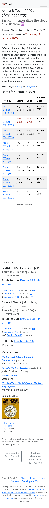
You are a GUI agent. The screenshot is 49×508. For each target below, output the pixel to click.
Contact (15, 481)
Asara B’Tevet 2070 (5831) (8, 146)
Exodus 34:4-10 (11, 296)
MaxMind (11, 498)
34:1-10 (6, 284)
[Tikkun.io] (33, 290)
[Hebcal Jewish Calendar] (7, 4)
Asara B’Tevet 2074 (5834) (8, 182)
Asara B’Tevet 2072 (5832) (8, 158)
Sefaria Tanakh (9, 375)
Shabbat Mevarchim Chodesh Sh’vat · (35, 457)
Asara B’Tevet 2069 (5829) (8, 122)
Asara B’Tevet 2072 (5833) (8, 170)
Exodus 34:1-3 (11, 293)
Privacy (34, 478)
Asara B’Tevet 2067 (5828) (8, 109)
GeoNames (38, 495)
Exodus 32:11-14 (30, 280)
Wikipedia (31, 86)
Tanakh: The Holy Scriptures (16, 367)
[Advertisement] (24, 232)
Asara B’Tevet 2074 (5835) (8, 194)
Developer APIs (30, 481)
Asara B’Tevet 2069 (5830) (8, 134)
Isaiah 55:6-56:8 (24, 341)
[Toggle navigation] (43, 4)
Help (43, 478)
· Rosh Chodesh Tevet (11, 456)
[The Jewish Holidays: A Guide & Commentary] (10, 408)
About (24, 478)
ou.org (19, 86)
